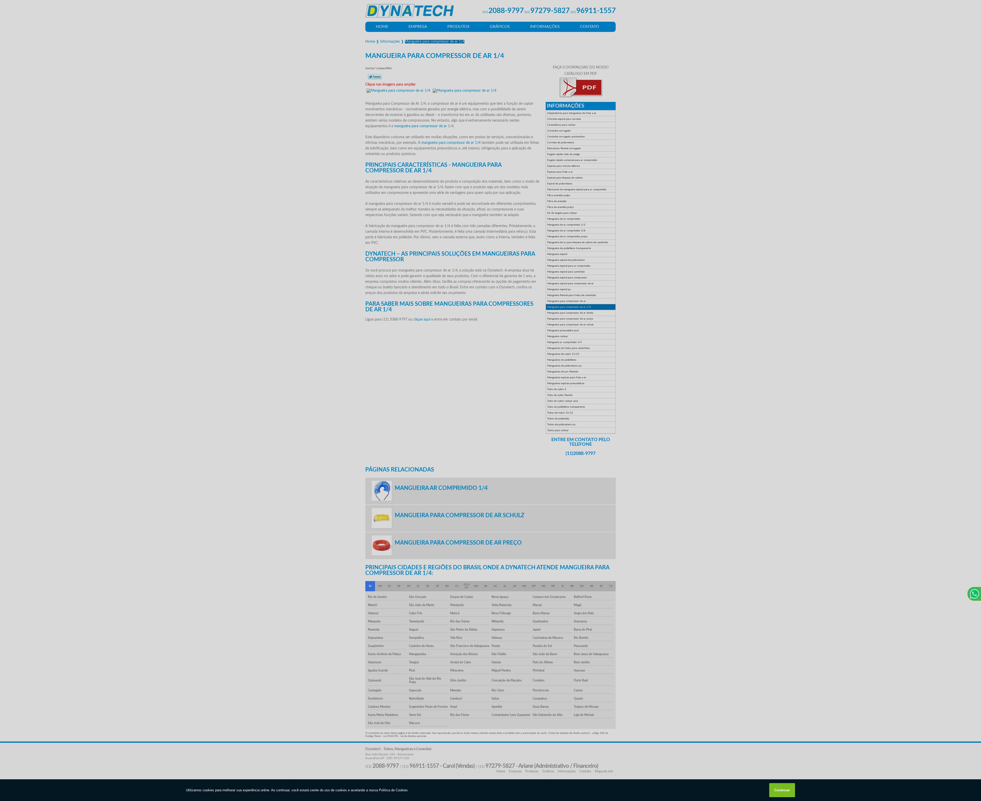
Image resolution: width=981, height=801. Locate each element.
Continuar (782, 790)
